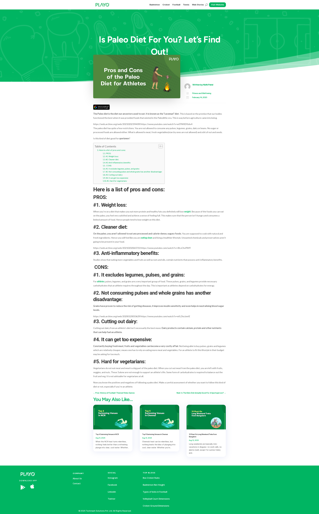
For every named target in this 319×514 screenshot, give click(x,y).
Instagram (113, 478)
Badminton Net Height (154, 484)
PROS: (108, 153)
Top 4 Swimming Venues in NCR (107, 434)
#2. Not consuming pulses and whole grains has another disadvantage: (134, 172)
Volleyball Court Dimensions (156, 498)
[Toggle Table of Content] (159, 146)
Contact (77, 483)
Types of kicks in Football (155, 491)
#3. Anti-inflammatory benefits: (118, 163)
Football (176, 4)
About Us (77, 478)
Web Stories (198, 4)
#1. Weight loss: (112, 156)
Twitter (111, 498)
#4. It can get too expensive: (117, 178)
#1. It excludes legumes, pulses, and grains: (123, 169)
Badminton (155, 4)
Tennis (186, 4)
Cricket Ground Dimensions (156, 505)
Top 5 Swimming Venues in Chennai (155, 434)
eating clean (146, 237)
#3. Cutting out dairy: (114, 175)
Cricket (166, 4)
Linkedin (112, 491)
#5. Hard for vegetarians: (117, 181)
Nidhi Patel (208, 84)
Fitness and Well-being (201, 93)
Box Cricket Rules (151, 478)
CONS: (109, 166)
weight (187, 211)
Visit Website (217, 4)
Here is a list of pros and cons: (112, 150)
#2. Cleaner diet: (112, 159)
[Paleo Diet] (51, 494)
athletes (100, 281)
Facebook (112, 484)
